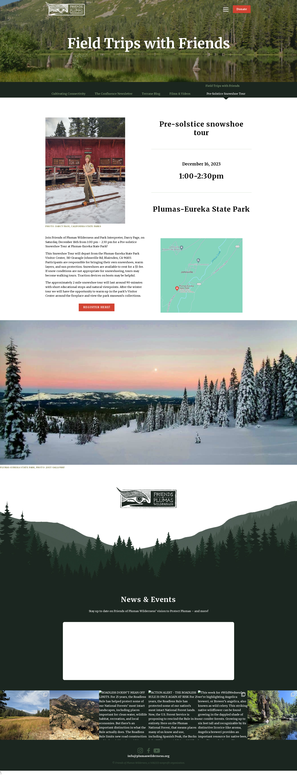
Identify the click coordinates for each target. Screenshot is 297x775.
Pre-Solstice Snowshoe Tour (226, 93)
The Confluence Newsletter (114, 93)
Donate (241, 9)
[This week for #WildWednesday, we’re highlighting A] (223, 715)
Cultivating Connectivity (68, 93)
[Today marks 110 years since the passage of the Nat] (74, 715)
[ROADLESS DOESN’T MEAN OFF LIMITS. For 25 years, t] (123, 715)
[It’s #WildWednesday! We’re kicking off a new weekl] (272, 715)
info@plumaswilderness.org (148, 756)
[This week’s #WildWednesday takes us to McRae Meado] (25, 715)
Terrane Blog (151, 93)
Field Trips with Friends (223, 85)
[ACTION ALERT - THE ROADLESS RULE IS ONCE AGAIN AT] (173, 715)
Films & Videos (179, 93)
